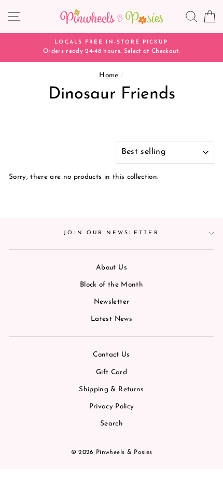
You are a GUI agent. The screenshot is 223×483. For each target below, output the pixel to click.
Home (108, 75)
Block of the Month (111, 284)
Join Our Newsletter (111, 233)
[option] (111, 47)
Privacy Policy (111, 406)
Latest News (111, 319)
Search (111, 423)
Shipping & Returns (111, 389)
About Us (111, 267)
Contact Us (111, 354)
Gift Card (111, 372)
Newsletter (111, 302)
